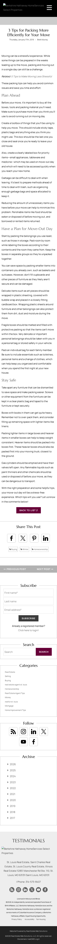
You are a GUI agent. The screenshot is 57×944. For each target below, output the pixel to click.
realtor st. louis (11, 701)
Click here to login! (28, 630)
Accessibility (29, 919)
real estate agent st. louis (16, 684)
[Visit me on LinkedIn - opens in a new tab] (33, 731)
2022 (13, 788)
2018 (12, 812)
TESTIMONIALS (28, 841)
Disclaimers (22, 939)
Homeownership (40, 549)
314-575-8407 (33, 881)
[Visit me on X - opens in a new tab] (43, 731)
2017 (12, 818)
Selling (8, 676)
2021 (12, 794)
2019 (12, 806)
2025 (13, 770)
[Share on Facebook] (11, 538)
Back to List (27, 510)
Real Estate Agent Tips (15, 693)
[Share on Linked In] (45, 538)
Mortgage (9, 705)
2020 (13, 800)
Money (8, 697)
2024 (13, 776)
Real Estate (10, 672)
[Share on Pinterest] (34, 538)
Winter (25, 549)
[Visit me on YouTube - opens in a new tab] (23, 741)
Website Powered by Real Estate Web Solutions (28, 931)
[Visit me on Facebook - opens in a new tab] (33, 741)
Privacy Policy (17, 919)
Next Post (44, 569)
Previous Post (16, 569)
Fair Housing (40, 919)
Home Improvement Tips (15, 710)
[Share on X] (23, 538)
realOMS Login (34, 939)
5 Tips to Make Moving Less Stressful (31, 76)
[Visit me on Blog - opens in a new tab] (13, 731)
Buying (14, 549)
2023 (13, 782)
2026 (13, 764)
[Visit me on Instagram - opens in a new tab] (23, 731)
